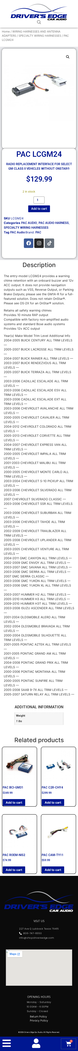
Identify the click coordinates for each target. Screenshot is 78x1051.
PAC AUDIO (29, 223)
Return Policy (38, 1016)
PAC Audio (17, 232)
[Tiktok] (49, 243)
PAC (38, 232)
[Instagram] (39, 243)
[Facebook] (28, 243)
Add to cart (39, 209)
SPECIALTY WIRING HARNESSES (40, 35)
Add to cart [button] (14, 802)
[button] (67, 57)
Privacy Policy (39, 1020)
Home (6, 31)
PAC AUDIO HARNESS (54, 223)
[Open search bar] (39, 22)
